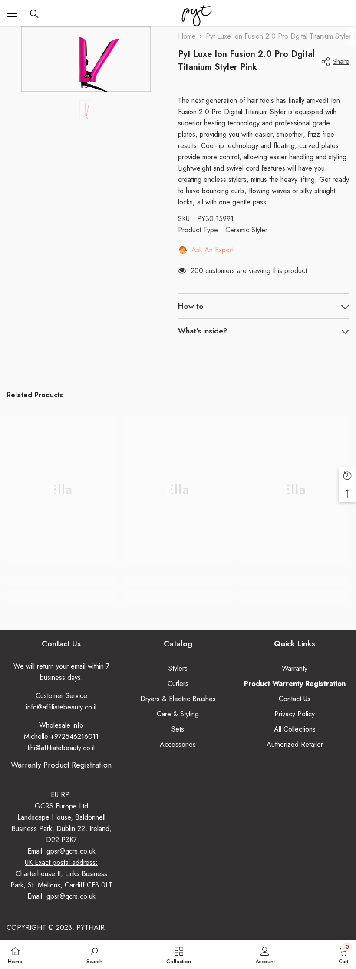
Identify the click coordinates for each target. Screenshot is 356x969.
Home (187, 36)
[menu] (12, 13)
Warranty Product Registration (61, 765)
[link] (61, 581)
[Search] (34, 14)
